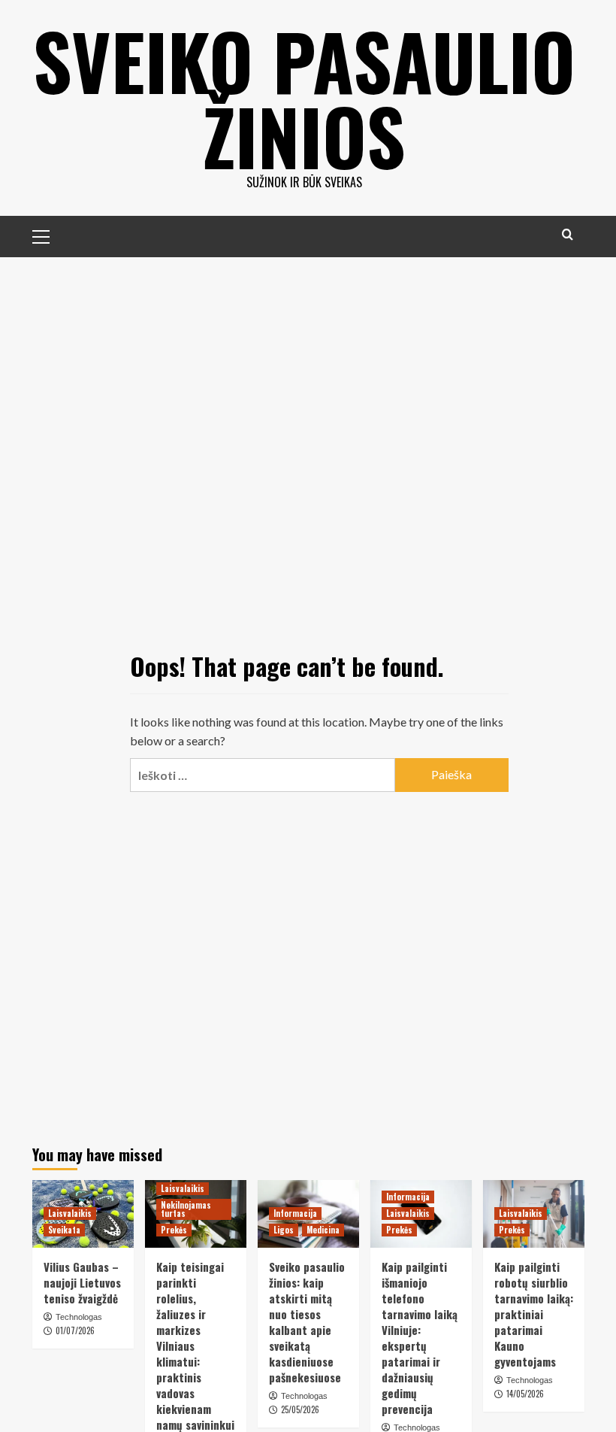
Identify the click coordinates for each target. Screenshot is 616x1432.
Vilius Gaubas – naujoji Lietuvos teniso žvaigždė (82, 1282)
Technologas (79, 1316)
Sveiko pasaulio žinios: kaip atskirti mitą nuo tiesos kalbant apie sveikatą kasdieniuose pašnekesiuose (307, 1321)
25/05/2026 (300, 1409)
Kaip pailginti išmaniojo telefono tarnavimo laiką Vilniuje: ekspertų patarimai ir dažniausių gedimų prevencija (419, 1337)
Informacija (295, 1213)
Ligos (283, 1230)
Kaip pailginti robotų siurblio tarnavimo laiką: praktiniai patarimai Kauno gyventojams (533, 1314)
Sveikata (64, 1230)
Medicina (323, 1230)
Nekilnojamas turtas (186, 1209)
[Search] (567, 234)
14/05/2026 (525, 1394)
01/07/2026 (75, 1330)
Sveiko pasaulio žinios (304, 98)
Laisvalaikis (70, 1213)
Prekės (174, 1230)
